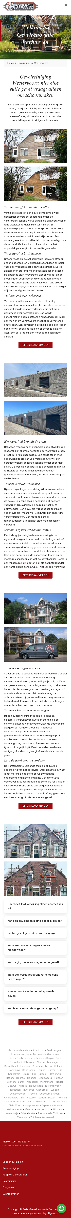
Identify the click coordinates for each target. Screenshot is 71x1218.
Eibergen (29, 1062)
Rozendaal (41, 1101)
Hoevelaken (36, 1085)
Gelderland (14, 1050)
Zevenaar (22, 1117)
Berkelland (16, 1062)
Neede (41, 1062)
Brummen (38, 1066)
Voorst (18, 1105)
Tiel (11, 1105)
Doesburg (14, 1070)
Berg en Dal (52, 1058)
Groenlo (32, 1093)
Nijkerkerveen (53, 1085)
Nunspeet (28, 1089)
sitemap (16, 1213)
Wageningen (32, 1105)
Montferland (46, 1081)
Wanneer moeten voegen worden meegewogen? (29, 947)
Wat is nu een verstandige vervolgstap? (33, 1008)
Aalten (26, 1050)
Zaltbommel (44, 1113)
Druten (41, 1070)
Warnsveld (48, 1117)
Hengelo (25, 1066)
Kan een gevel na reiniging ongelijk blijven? (35, 920)
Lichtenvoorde (18, 1093)
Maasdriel (32, 1081)
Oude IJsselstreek (49, 1093)
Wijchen (57, 1109)
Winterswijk (12, 1113)
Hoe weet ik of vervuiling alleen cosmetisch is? (35, 906)
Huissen (58, 1077)
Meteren (29, 1109)
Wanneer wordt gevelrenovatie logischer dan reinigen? (33, 977)
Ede (60, 1070)
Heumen (31, 1077)
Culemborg (60, 1066)
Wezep (55, 1089)
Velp (29, 1101)
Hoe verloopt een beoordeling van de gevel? (31, 993)
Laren (21, 1081)
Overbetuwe (11, 1097)
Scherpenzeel (57, 1101)
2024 (26, 1209)
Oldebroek (42, 1089)
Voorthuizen (37, 1058)
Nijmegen (15, 1089)
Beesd (57, 1105)
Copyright (13, 1209)
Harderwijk (55, 1074)
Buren (48, 1066)
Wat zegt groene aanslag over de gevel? (33, 962)
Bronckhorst (11, 1066)
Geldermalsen (14, 1109)
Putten (51, 1097)
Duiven (52, 1070)
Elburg (26, 1074)
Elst (22, 1097)
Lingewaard (45, 1077)
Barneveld (39, 1054)
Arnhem (26, 1054)
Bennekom (14, 1074)
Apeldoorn (38, 1050)
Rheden (10, 1101)
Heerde (20, 1077)
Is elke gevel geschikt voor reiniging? (31, 933)
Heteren (31, 1097)
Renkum (62, 1097)
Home (10, 63)
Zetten (42, 1097)
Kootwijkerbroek (19, 1058)
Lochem (11, 1081)
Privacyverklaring (33, 1213)
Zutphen (35, 1117)
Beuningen (53, 1062)
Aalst (23, 1113)
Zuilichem (58, 1113)
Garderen (52, 1054)
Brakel (32, 1113)
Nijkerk (23, 1085)
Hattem (10, 1077)
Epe (34, 1074)
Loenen (15, 1054)
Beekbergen (54, 1050)
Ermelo (43, 1074)
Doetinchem (28, 1070)
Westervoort (44, 1109)
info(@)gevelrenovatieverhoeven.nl (22, 1145)
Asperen (46, 1105)
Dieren (21, 1101)
